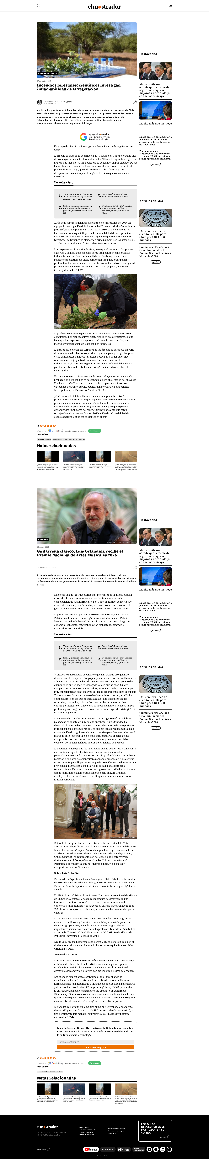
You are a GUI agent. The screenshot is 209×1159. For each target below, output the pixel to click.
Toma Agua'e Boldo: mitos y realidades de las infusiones (115, 195)
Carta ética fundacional (87, 1129)
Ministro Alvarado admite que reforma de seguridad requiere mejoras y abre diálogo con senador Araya (154, 90)
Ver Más (68, 102)
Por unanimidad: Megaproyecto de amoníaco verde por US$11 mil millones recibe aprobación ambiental (155, 154)
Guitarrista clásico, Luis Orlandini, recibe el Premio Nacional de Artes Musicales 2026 (155, 251)
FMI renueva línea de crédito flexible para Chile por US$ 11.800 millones (153, 235)
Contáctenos (112, 1133)
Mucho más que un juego (155, 123)
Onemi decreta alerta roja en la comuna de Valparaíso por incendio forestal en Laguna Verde (100, 466)
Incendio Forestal (44, 439)
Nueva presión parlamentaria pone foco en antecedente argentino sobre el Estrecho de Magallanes (155, 140)
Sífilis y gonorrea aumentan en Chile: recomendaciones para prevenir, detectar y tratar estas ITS (77, 209)
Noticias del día (151, 201)
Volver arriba (41, 1149)
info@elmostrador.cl (53, 1135)
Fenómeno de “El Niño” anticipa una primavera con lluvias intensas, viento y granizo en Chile (117, 209)
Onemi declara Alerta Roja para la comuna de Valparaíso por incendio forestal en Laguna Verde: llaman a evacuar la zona (74, 467)
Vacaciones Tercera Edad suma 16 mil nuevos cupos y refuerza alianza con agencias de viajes (77, 196)
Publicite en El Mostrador (116, 1128)
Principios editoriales (86, 1132)
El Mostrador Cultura (48, 567)
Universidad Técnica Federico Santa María (69, 439)
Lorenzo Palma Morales (56, 101)
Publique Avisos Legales (116, 1131)
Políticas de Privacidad (86, 1134)
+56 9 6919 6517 (42, 1135)
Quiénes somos (84, 1127)
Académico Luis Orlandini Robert (50, 1072)
